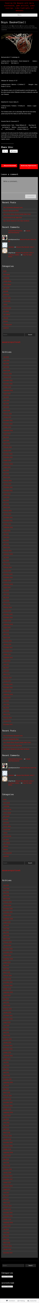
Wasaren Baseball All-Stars (11, 211)
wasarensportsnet (11, 342)
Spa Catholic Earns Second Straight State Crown (17, 214)
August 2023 (7, 467)
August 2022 (7, 494)
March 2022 (6, 507)
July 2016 (6, 701)
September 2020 (8, 554)
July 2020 (6, 557)
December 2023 (7, 454)
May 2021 (6, 540)
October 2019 (7, 581)
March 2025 (6, 410)
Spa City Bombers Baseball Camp (13, 207)
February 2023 (7, 480)
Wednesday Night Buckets (29, 166)
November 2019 (7, 577)
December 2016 (7, 684)
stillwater (34, 28)
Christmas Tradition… (14, 255)
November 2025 (7, 384)
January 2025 (7, 417)
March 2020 (6, 564)
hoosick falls (19, 28)
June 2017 (6, 664)
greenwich (4, 28)
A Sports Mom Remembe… (16, 231)
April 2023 (6, 474)
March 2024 (6, 444)
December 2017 (7, 647)
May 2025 (6, 404)
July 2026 (6, 357)
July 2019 (6, 591)
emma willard (7, 284)
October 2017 (7, 654)
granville (5, 291)
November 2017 (7, 651)
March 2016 (6, 714)
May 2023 (6, 470)
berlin (5, 271)
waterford (4, 29)
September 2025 (8, 390)
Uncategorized (7, 324)
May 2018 (6, 631)
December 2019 (7, 574)
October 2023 (7, 460)
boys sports (24, 26)
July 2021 (6, 534)
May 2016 (6, 708)
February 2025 (7, 414)
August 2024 (7, 434)
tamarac (5, 321)
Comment (30, 196)
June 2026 (6, 360)
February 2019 (7, 607)
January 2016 (7, 721)
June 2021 (6, 537)
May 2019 (6, 597)
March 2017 (6, 674)
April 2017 (6, 671)
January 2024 (7, 450)
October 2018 (7, 621)
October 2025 (7, 387)
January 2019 (7, 611)
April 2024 (6, 440)
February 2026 (7, 374)
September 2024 (8, 430)
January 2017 (7, 681)
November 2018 (7, 617)
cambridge (31, 26)
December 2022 (7, 487)
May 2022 (6, 500)
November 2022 (7, 490)
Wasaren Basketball (9, 165)
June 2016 (6, 704)
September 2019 (8, 584)
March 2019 (6, 604)
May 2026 (6, 364)
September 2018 (8, 624)
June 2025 (6, 400)
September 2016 (8, 694)
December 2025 (7, 380)
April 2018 (6, 634)
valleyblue (17, 26)
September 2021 (8, 527)
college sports (7, 281)
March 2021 (6, 547)
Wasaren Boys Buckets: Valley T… (26, 247)
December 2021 (7, 517)
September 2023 (8, 464)
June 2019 (6, 594)
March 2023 (6, 477)
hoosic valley (11, 28)
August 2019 (7, 587)
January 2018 (7, 644)
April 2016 (6, 711)
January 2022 (7, 514)
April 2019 (6, 601)
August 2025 (7, 394)
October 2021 (7, 524)
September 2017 (8, 657)
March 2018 (6, 637)
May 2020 (6, 561)
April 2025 (6, 407)
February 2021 (7, 551)
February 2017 (7, 677)
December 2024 (7, 420)
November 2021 (7, 520)
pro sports (6, 311)
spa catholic (6, 314)
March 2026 (6, 370)
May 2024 (6, 437)
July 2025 (6, 397)
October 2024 (7, 427)
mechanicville (27, 28)
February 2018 (7, 641)
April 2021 (6, 544)
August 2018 (7, 627)
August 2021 (7, 531)
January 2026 (7, 377)
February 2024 (7, 447)
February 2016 (7, 718)
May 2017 (6, 667)
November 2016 (7, 687)
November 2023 (7, 457)
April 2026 (6, 367)
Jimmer (5, 304)
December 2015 (7, 724)
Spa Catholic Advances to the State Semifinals (16, 221)
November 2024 (7, 424)
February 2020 (7, 567)
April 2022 (6, 504)
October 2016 (7, 691)
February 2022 (7, 510)
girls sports (6, 288)
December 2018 (7, 614)
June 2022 (6, 497)
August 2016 (7, 697)
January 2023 (7, 484)
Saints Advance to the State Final (12, 217)
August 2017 (7, 661)
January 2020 (7, 571)
